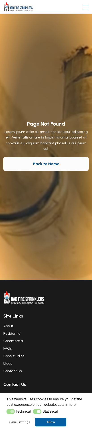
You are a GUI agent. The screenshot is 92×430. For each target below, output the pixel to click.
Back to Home (46, 163)
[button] (10, 411)
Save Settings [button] (19, 422)
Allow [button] (50, 422)
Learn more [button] (67, 404)
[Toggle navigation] (86, 6)
